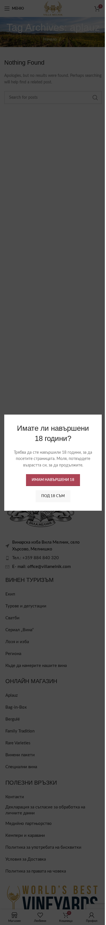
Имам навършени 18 (51, 483)
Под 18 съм (51, 499)
